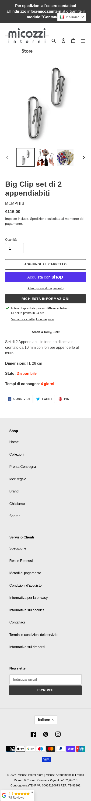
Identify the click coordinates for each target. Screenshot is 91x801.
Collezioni (16, 454)
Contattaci (17, 622)
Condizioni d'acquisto (25, 585)
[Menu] (83, 40)
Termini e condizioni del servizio (33, 635)
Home (14, 442)
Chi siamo (17, 504)
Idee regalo (17, 479)
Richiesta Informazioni (45, 299)
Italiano (44, 720)
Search (14, 516)
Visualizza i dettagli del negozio (32, 319)
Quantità (11, 239)
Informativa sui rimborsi (27, 647)
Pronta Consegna (22, 466)
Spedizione (38, 219)
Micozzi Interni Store (30, 775)
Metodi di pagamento (25, 573)
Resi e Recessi (21, 561)
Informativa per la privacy (28, 598)
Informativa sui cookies (27, 610)
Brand (13, 491)
